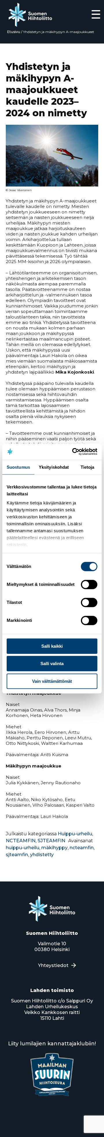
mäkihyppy (54, 847)
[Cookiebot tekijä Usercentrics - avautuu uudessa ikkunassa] (73, 451)
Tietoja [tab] (87, 467)
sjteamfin (17, 854)
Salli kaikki (52, 646)
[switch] (89, 584)
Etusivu (13, 32)
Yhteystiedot (53, 965)
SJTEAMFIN (51, 840)
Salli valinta (52, 663)
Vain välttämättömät (52, 681)
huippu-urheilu (22, 847)
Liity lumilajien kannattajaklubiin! (52, 1043)
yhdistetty (42, 854)
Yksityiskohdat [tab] (54, 467)
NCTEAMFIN (21, 840)
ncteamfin (82, 847)
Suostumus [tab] (18, 467)
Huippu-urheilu (75, 834)
